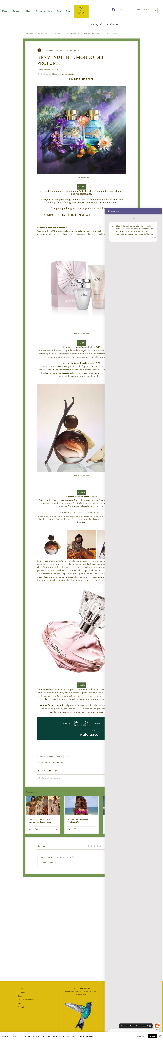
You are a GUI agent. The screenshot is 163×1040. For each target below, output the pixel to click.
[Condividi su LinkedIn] (50, 770)
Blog (19, 1003)
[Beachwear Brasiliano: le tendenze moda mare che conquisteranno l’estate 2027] (43, 805)
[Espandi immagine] (51, 544)
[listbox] (150, 10)
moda (68, 756)
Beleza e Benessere (71, 34)
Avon (106, 34)
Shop (20, 996)
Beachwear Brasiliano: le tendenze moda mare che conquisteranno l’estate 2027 (41, 820)
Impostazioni (139, 1036)
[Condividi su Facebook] (38, 770)
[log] (133, 621)
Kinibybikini (42, 34)
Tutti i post (29, 34)
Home (20, 989)
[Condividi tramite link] (56, 770)
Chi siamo (22, 992)
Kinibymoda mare (55, 756)
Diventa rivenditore (26, 1000)
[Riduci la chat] (157, 211)
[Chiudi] (160, 1036)
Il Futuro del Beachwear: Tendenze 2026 (78, 820)
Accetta (152, 1036)
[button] (138, 10)
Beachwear (55, 34)
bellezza (42, 756)
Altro (115, 34)
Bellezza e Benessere (92, 34)
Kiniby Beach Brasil (82, 988)
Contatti (21, 1007)
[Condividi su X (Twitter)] (44, 770)
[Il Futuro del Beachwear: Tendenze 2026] (82, 805)
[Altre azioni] (124, 50)
